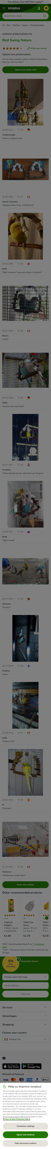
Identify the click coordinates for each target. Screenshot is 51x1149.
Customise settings (25, 1126)
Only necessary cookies (25, 1143)
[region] (25, 1116)
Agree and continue (26, 1134)
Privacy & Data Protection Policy (17, 1119)
